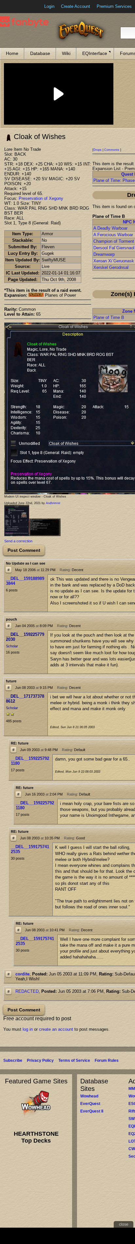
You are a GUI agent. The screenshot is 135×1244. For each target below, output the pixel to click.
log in (28, 1029)
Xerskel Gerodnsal (110, 267)
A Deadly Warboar (110, 228)
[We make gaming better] (21, 6)
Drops (97, 149)
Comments (111, 149)
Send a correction (18, 541)
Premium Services (114, 6)
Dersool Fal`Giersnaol (113, 247)
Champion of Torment (113, 241)
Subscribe (12, 1060)
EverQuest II (91, 1111)
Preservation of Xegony (41, 198)
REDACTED (27, 991)
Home (12, 53)
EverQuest (90, 1103)
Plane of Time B (108, 317)
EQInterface (94, 53)
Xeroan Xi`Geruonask (113, 260)
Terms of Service (74, 1060)
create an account (56, 1029)
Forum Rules (107, 1060)
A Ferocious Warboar (113, 234)
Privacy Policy (40, 1060)
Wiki (66, 53)
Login (49, 6)
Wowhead (89, 1096)
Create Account (75, 6)
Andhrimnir (53, 503)
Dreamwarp (104, 254)
